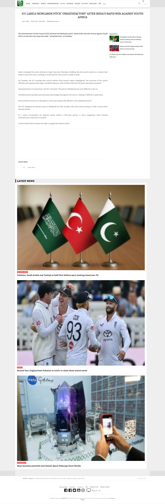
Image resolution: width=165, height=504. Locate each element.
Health (77, 3)
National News (22, 272)
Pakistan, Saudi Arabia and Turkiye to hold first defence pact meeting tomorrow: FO (57, 275)
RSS (87, 487)
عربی (104, 3)
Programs (93, 3)
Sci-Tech (85, 3)
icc (24, 167)
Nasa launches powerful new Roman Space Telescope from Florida (49, 465)
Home (28, 3)
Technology (22, 462)
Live (99, 3)
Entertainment (53, 3)
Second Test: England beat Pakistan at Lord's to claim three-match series (52, 370)
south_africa (31, 167)
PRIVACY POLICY (105, 487)
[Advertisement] (63, 55)
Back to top (142, 478)
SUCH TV (64, 498)
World (43, 3)
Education (72, 487)
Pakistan (35, 3)
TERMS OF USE (94, 487)
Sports (62, 3)
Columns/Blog (63, 487)
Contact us (80, 487)
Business (70, 3)
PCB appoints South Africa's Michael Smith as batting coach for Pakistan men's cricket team (130, 39)
